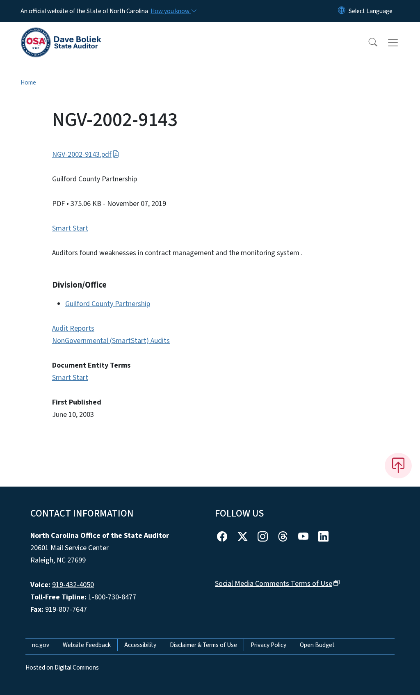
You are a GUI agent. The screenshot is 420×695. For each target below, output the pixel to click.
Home (28, 82)
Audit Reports (73, 328)
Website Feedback (87, 644)
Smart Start (70, 228)
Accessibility (140, 644)
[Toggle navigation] (400, 43)
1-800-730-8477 (112, 597)
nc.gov (40, 644)
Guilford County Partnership (107, 304)
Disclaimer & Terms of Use (203, 644)
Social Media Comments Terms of (273, 583)
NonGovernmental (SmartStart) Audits (111, 341)
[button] (367, 43)
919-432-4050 (73, 585)
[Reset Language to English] (341, 11)
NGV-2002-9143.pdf (82, 154)
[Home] (61, 33)
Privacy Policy (268, 644)
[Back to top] (398, 465)
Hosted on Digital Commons (62, 667)
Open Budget (317, 644)
